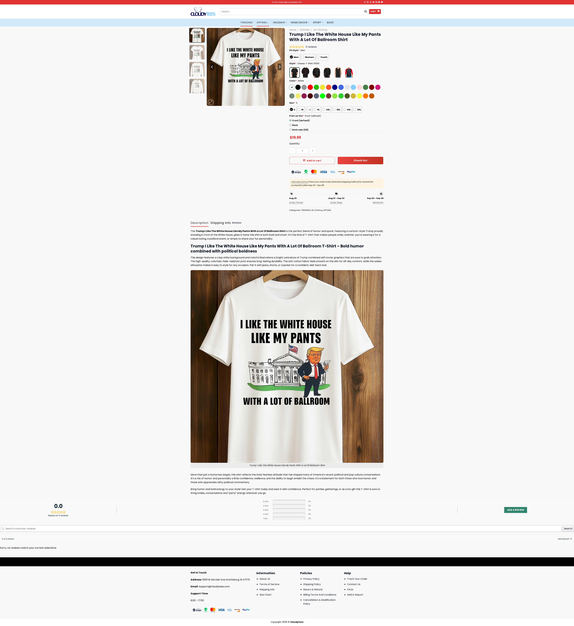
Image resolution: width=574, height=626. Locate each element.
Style (292, 63)
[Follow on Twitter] (373, 2)
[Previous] (212, 67)
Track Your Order (357, 579)
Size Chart (265, 594)
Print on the (296, 115)
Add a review (515, 509)
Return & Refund (312, 589)
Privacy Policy (311, 579)
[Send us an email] (376, 2)
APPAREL (262, 22)
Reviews (236, 222)
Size (292, 102)
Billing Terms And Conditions (319, 594)
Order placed (296, 202)
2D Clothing (320, 30)
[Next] (279, 67)
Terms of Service (269, 584)
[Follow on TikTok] (370, 2)
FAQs (350, 589)
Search (568, 528)
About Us (264, 579)
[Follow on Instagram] (367, 2)
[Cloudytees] (203, 11)
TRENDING (246, 22)
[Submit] (365, 11)
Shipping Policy (312, 584)
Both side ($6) (300, 129)
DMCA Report (355, 594)
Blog (330, 22)
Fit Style (294, 50)
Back (295, 125)
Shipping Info (267, 589)
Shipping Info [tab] (220, 223)
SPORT (317, 22)
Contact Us (353, 584)
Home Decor (299, 22)
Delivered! (378, 202)
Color (293, 80)
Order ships (336, 202)
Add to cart (314, 160)
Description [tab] (199, 223)
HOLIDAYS (279, 22)
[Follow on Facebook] (365, 2)
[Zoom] (211, 102)
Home (292, 30)
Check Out (360, 160)
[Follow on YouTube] (382, 2)
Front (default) (301, 120)
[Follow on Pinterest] (379, 2)
